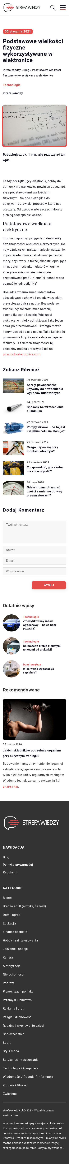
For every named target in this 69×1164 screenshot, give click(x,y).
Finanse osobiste (15, 932)
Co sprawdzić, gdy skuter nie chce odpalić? (45, 469)
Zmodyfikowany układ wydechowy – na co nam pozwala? (39, 624)
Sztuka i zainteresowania (21, 1060)
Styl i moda (11, 1051)
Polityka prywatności (18, 865)
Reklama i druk (13, 1008)
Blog (6, 857)
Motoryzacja (12, 966)
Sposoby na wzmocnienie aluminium (45, 409)
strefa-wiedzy (13, 93)
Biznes (7, 898)
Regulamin (10, 872)
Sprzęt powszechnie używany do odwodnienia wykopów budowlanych (45, 389)
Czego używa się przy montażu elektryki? (42, 449)
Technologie (12, 85)
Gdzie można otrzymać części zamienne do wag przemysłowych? (44, 491)
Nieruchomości (13, 974)
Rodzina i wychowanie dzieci (23, 1026)
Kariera (8, 957)
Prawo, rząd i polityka (18, 991)
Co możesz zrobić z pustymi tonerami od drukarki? (42, 647)
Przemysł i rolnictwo (17, 1000)
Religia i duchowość (17, 1017)
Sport (7, 1043)
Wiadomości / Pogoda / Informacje (28, 1077)
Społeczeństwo (13, 1034)
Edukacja (9, 923)
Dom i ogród (11, 915)
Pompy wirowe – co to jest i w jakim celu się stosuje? (46, 429)
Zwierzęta (10, 1094)
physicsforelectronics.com (21, 354)
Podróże (9, 983)
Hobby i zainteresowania (20, 940)
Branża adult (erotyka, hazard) (24, 906)
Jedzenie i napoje (15, 949)
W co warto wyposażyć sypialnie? (38, 670)
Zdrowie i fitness (15, 1085)
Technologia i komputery (20, 1068)
